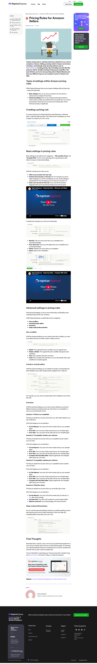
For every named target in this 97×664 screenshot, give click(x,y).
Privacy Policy (73, 660)
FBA (47, 14)
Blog (29, 629)
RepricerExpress (31, 68)
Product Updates (58, 14)
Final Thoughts (15, 32)
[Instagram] (84, 629)
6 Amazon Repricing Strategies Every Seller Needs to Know (49, 579)
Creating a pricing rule (16, 22)
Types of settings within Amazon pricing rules (16, 19)
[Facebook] (76, 629)
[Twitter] (79, 629)
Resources (63, 637)
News (51, 14)
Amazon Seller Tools (32, 636)
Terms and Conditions (48, 630)
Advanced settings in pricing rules (16, 29)
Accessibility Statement (83, 660)
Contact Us (63, 634)
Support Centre (63, 630)
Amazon (42, 14)
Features (30, 633)
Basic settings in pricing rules (16, 25)
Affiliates (30, 640)
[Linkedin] (81, 629)
